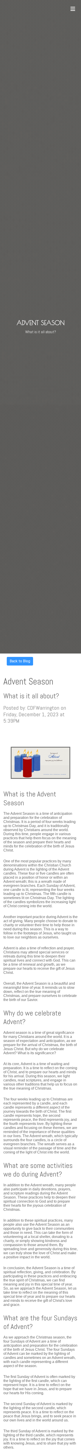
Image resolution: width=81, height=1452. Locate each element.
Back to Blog (20, 661)
